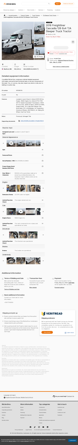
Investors (4, 412)
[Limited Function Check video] (42, 200)
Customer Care (63, 53)
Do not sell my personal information (42, 430)
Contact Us (70, 396)
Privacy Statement (19, 430)
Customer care (61, 407)
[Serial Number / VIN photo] (42, 160)
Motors (40, 417)
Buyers (22, 407)
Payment (22, 417)
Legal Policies (29, 430)
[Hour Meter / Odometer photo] (42, 173)
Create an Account (68, 3)
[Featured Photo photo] (42, 155)
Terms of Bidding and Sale (11, 289)
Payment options (59, 287)
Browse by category (9, 10)
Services (40, 10)
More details (33, 287)
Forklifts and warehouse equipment (47, 420)
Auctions (20, 10)
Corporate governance (7, 410)
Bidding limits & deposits (26, 415)
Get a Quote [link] (47, 332)
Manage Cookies (12, 441)
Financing (50, 10)
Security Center (5, 420)
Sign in (58, 3)
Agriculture (41, 415)
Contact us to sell (61, 412)
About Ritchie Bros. (6, 407)
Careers (3, 415)
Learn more (70, 332)
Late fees (71, 282)
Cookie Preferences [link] (57, 430)
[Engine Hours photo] (42, 217)
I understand (72, 440)
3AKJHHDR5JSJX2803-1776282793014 (32, 121)
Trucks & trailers (42, 412)
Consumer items (42, 410)
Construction (42, 407)
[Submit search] (49, 4)
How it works (30, 10)
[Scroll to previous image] (3, 143)
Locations (57, 10)
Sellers (22, 410)
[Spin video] (42, 149)
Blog (3, 417)
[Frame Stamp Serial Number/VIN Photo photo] (42, 166)
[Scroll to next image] (43, 143)
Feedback (60, 415)
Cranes (40, 423)
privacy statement (25, 441)
